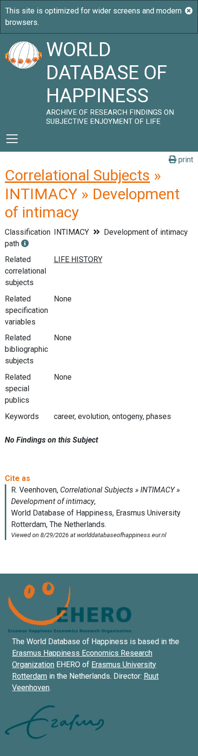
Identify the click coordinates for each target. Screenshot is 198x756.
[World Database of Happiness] (23, 80)
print (184, 159)
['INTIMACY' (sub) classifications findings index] (25, 243)
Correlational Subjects (77, 175)
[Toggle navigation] (12, 139)
